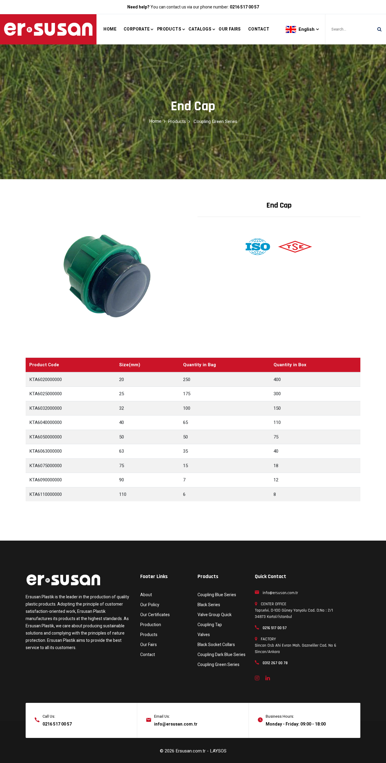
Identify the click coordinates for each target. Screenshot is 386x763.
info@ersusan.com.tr (176, 724)
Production (150, 625)
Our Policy (149, 605)
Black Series (209, 605)
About (146, 595)
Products (169, 29)
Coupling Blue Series (217, 595)
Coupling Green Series (215, 121)
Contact (259, 29)
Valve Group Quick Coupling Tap (215, 620)
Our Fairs (230, 29)
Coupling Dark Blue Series (221, 654)
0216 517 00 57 (57, 724)
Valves (204, 635)
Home (109, 29)
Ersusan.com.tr (191, 751)
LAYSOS (218, 751)
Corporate (137, 29)
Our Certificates (155, 615)
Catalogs (199, 29)
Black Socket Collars (216, 645)
